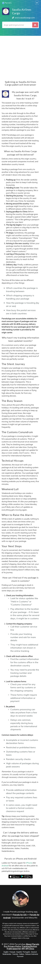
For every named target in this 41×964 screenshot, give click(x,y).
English (6, 952)
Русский (20, 956)
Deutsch (34, 952)
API (23, 948)
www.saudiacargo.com (25, 17)
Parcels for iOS (20, 914)
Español (19, 952)
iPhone (29, 863)
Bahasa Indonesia (31, 954)
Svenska (15, 954)
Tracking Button (29, 946)
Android (5, 865)
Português (26, 952)
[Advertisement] (20, 56)
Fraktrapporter (14, 948)
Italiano (21, 954)
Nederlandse (7, 954)
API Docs (29, 948)
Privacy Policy (14, 946)
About (29, 944)
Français (12, 952)
